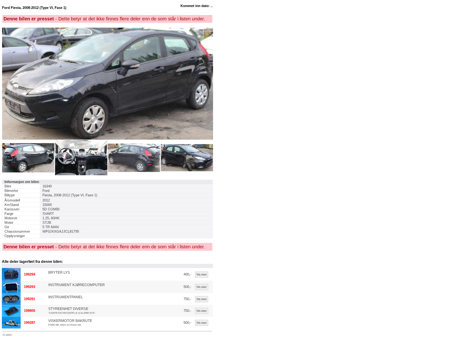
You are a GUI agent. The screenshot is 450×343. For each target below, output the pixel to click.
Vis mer (201, 274)
